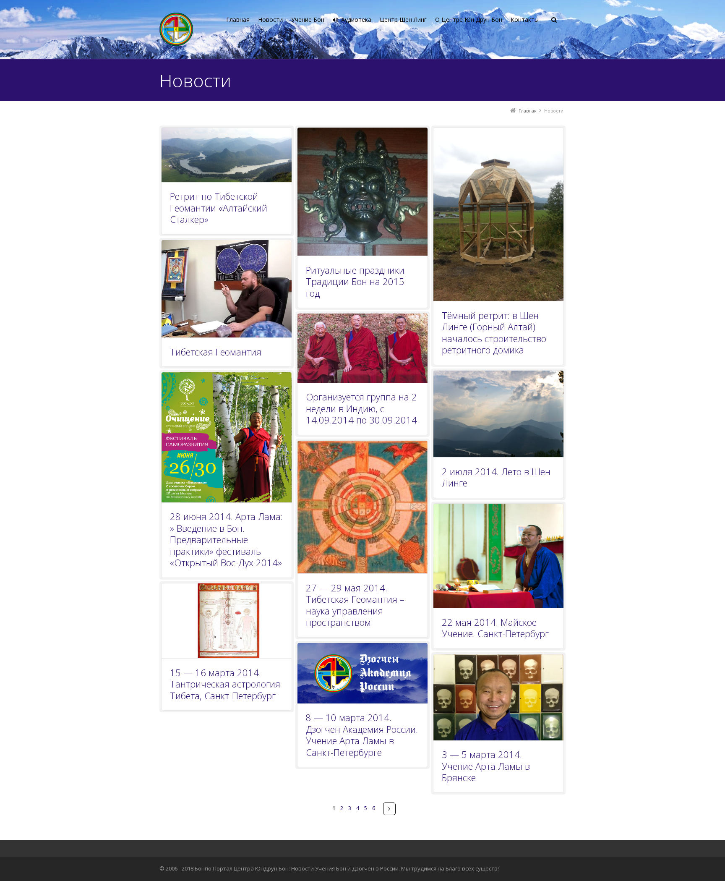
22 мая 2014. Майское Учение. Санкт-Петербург (495, 628)
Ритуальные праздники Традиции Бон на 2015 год (355, 281)
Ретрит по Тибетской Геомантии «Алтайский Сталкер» (218, 207)
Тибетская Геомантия (215, 351)
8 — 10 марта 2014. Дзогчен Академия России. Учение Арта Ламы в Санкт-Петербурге (362, 734)
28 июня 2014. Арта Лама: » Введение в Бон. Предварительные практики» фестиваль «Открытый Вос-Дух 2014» (226, 539)
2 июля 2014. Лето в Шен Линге (496, 477)
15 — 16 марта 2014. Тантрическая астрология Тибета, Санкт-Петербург (225, 684)
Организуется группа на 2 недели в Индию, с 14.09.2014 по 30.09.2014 (361, 408)
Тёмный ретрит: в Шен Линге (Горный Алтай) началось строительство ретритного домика (494, 332)
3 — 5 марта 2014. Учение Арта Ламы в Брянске (486, 766)
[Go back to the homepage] (176, 29)
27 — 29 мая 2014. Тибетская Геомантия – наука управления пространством (355, 605)
